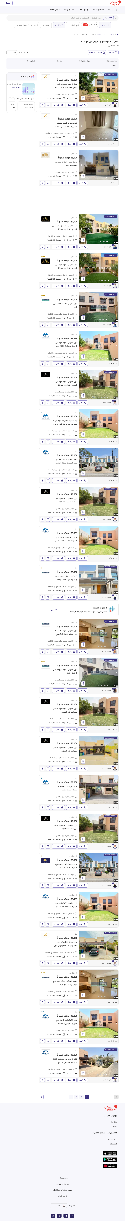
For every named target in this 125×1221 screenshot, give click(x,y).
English (72, 1205)
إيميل (70, 105)
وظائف (114, 1126)
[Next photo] (116, 87)
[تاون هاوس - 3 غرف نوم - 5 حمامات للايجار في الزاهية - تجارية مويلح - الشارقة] (79, 168)
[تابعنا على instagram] (72, 1216)
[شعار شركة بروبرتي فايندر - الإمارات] (115, 3)
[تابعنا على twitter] (59, 1216)
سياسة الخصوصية (63, 1184)
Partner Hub (112, 1139)
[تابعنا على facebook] (65, 1216)
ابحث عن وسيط (69, 9)
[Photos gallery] (98, 87)
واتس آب (57, 105)
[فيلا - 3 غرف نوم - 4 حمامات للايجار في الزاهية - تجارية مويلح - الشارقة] (79, 90)
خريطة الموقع (62, 1195)
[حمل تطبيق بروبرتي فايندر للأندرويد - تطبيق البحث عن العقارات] (110, 1159)
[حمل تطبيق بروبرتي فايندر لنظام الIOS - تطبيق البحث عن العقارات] (110, 1153)
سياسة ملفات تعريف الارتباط (62, 1190)
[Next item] (10, 98)
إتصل (81, 105)
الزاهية (110, 17)
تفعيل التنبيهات (95, 52)
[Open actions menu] (42, 105)
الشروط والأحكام (62, 1178)
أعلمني (54, 609)
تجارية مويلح (104, 34)
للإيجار (110, 9)
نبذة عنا (114, 1122)
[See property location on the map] (83, 98)
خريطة (111, 52)
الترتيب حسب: (23, 52)
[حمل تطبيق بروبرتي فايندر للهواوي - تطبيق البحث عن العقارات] (110, 1166)
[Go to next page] (41, 1097)
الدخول (8, 3)
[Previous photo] (81, 87)
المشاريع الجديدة (98, 9)
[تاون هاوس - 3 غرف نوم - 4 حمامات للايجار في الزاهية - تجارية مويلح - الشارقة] (79, 388)
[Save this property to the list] (48, 105)
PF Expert (113, 1143)
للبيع (117, 9)
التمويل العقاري (55, 9)
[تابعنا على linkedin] (53, 1216)
